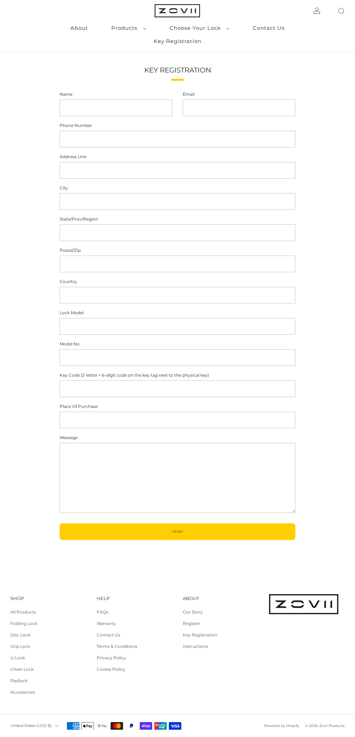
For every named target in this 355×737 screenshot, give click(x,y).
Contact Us (108, 634)
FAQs (102, 612)
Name (66, 94)
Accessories (22, 692)
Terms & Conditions (117, 646)
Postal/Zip (70, 250)
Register (191, 623)
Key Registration (200, 634)
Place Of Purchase (79, 406)
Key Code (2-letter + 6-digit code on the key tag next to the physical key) (134, 375)
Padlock (18, 680)
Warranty (106, 623)
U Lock (17, 657)
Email (188, 94)
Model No (70, 343)
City (64, 187)
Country (68, 281)
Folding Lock (23, 623)
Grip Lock (20, 646)
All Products (23, 612)
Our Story (193, 612)
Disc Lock (20, 634)
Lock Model (72, 312)
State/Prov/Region (79, 219)
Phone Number (76, 125)
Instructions (195, 646)
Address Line (73, 156)
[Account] (316, 10)
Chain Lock (22, 669)
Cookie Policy (111, 669)
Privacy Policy (111, 657)
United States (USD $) (31, 725)
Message (69, 437)
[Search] (341, 10)
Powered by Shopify (281, 726)
